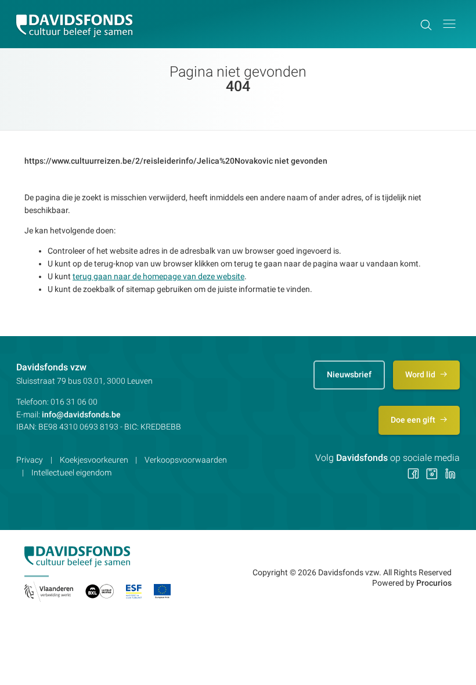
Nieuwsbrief (349, 374)
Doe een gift (414, 419)
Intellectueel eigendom (71, 472)
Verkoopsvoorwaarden (186, 459)
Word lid (421, 374)
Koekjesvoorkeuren (94, 459)
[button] (449, 24)
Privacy (29, 459)
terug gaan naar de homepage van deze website (158, 276)
